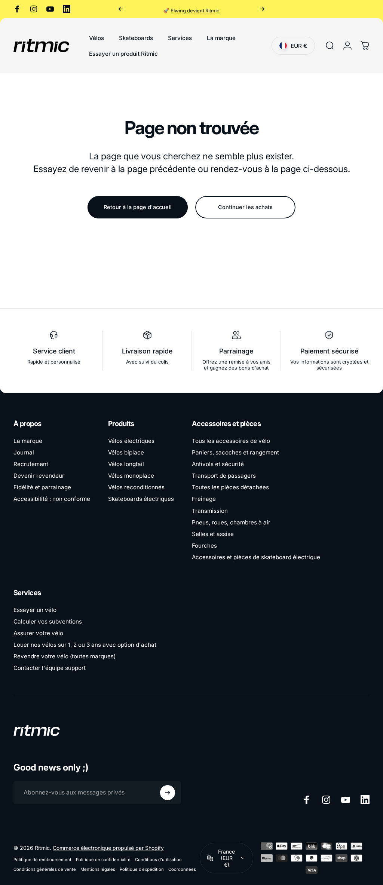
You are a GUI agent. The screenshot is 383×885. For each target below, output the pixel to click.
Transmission (210, 510)
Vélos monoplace (131, 475)
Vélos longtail (126, 464)
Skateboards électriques (141, 498)
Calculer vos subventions (47, 621)
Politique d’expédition (142, 869)
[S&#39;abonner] (167, 792)
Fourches (204, 545)
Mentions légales (97, 869)
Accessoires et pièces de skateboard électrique (256, 557)
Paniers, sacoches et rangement (235, 452)
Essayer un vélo (34, 609)
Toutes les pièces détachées (230, 487)
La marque (27, 440)
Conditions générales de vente (44, 869)
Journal (23, 452)
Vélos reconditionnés (136, 487)
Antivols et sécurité (218, 464)
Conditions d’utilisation (158, 859)
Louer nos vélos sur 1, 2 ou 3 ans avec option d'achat (84, 644)
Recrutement (30, 464)
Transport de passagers (224, 475)
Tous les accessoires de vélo (231, 440)
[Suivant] (262, 9)
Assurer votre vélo (38, 633)
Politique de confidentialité (103, 859)
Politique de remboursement (42, 859)
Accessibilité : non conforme (51, 498)
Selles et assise (213, 534)
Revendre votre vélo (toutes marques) (64, 656)
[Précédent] (121, 9)
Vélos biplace (126, 452)
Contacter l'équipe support (49, 667)
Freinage (204, 498)
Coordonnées (182, 869)
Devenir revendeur (38, 475)
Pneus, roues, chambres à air (231, 522)
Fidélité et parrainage (42, 487)
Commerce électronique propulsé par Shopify (108, 848)
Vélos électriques (131, 440)
